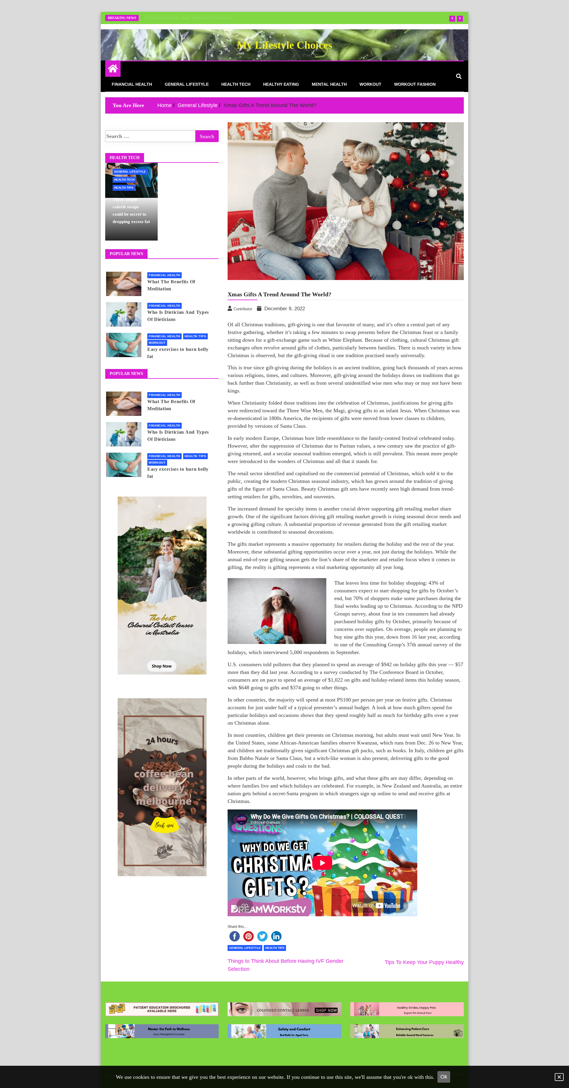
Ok (443, 1077)
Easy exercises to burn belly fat (178, 353)
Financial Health (132, 84)
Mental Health (329, 84)
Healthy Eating (281, 84)
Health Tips (274, 947)
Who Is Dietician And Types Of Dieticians (189, 17)
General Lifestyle (187, 84)
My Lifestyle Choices (284, 45)
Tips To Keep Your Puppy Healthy (424, 962)
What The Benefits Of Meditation (171, 285)
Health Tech (235, 84)
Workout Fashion (415, 84)
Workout (370, 84)
